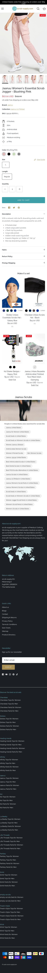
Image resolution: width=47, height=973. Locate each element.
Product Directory (8, 635)
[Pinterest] (13, 674)
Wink (2, 924)
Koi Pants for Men (6, 808)
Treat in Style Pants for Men (10, 919)
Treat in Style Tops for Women (11, 908)
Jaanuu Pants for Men (8, 789)
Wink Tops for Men (7, 931)
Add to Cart (23, 200)
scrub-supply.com (12, 964)
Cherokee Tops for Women (10, 700)
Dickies (2, 716)
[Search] (38, 8)
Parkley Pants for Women (9, 863)
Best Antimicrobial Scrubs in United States (20, 462)
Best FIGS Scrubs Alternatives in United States (22, 470)
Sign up (8, 667)
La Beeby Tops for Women (10, 819)
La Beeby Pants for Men (9, 830)
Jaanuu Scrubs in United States (17, 474)
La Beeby (3, 816)
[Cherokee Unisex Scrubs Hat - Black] (35, 292)
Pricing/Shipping (8, 263)
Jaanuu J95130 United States (16, 457)
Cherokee (4, 697)
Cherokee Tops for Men (9, 704)
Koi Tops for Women (7, 797)
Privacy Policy (7, 621)
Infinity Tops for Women (9, 760)
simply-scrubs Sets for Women (11, 897)
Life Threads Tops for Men (10, 841)
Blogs (4, 611)
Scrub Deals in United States (16, 436)
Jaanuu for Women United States (17, 432)
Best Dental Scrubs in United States (18, 466)
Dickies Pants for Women (9, 726)
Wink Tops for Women (8, 927)
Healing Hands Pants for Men (11, 752)
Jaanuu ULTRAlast (18, 109)
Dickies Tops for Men (8, 722)
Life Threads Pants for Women (11, 845)
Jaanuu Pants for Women (9, 785)
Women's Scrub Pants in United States (19, 504)
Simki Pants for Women (9, 882)
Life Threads (5, 835)
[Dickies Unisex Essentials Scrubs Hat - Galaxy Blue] (12, 292)
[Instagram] (10, 674)
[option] (23, 43)
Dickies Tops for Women (9, 719)
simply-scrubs (5, 895)
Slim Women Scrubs (34, 453)
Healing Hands (5, 738)
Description (6, 214)
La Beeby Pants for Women (10, 826)
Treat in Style (5, 906)
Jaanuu (10, 105)
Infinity (2, 757)
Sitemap (5, 631)
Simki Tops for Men (7, 878)
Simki (2, 872)
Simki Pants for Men (7, 886)
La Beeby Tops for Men (9, 823)
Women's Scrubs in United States (17, 509)
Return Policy (7, 256)
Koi (1, 794)
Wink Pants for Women (9, 934)
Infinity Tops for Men (7, 763)
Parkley (3, 854)
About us (5, 607)
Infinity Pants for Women (9, 767)
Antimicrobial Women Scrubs (16, 449)
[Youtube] (6, 674)
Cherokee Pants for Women (10, 707)
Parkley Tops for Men (8, 860)
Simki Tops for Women (8, 875)
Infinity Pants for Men (8, 770)
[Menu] (2, 8)
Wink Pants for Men (7, 938)
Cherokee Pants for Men (9, 711)
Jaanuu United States (13, 427)
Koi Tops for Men (6, 800)
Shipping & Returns (9, 617)
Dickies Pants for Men (8, 729)
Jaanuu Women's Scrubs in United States (20, 487)
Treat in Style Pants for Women (11, 916)
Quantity (5, 184)
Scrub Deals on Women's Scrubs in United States (23, 440)
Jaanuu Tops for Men (8, 782)
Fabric (4, 250)
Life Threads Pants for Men (10, 848)
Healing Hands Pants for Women (12, 748)
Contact (5, 614)
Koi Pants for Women (8, 804)
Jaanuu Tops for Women (9, 778)
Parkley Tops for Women (9, 856)
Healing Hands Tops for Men (11, 745)
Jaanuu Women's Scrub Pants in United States (22, 483)
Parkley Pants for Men (8, 867)
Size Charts (6, 628)
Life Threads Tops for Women (11, 838)
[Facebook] (3, 674)
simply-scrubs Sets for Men (10, 901)
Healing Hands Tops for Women (12, 741)
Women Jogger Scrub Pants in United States (21, 500)
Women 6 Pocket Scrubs (14, 453)
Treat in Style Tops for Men (10, 912)
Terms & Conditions (9, 624)
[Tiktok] (17, 674)
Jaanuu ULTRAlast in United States (18, 479)
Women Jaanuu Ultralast (14, 445)
